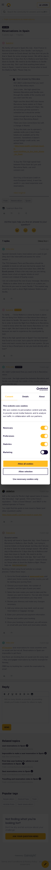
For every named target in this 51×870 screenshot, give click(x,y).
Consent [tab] (9, 396)
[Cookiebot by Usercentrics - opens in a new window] (36, 389)
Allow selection (26, 471)
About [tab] (42, 396)
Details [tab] (25, 396)
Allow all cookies (25, 464)
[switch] (44, 436)
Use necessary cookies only (25, 479)
